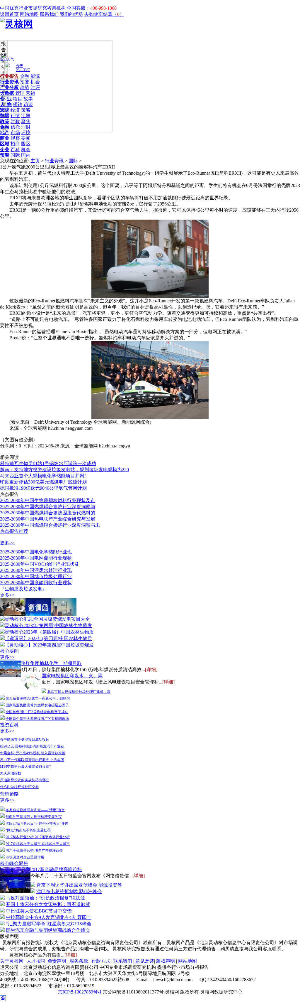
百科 (15, 149)
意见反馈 (144, 961)
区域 (4, 143)
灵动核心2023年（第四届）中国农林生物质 (49, 631)
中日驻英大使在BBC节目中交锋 (39, 910)
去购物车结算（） (104, 14)
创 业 (6, 98)
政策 (4, 121)
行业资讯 (9, 81)
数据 (4, 115)
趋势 (24, 87)
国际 (15, 155)
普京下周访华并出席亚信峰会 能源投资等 (79, 885)
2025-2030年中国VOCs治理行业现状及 (39, 564)
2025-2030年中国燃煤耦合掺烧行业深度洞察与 (47, 506)
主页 (35, 160)
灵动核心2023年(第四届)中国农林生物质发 (48, 625)
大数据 (7, 93)
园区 (25, 143)
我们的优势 (71, 14)
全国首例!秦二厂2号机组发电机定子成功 (37, 712)
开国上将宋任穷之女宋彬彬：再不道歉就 (48, 904)
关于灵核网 (11, 961)
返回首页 (9, 14)
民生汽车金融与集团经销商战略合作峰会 (48, 930)
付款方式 (100, 961)
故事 (28, 98)
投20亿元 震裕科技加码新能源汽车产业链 (32, 746)
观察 (15, 138)
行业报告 (9, 76)
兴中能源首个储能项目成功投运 (24, 739)
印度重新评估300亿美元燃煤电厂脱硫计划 (43, 481)
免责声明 (56, 961)
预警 (24, 81)
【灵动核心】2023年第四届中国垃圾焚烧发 (49, 644)
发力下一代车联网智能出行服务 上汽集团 (32, 760)
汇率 (25, 115)
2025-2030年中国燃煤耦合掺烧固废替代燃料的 (47, 512)
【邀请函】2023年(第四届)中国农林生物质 (48, 638)
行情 (15, 115)
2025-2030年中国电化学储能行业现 (36, 551)
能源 (35, 76)
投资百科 (9, 724)
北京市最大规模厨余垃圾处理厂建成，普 (78, 692)
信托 (15, 126)
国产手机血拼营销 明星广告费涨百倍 (34, 850)
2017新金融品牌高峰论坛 (56, 869)
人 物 (6, 104)
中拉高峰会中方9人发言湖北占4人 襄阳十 (48, 917)
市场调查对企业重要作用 (25, 857)
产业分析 (9, 87)
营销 (30, 93)
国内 (25, 155)
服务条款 (78, 961)
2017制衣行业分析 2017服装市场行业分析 (38, 837)
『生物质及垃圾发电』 (23, 588)
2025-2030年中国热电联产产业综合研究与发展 (47, 518)
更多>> (7, 542)
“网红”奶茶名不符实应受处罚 (28, 830)
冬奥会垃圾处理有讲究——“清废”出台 (35, 810)
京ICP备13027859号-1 (80, 991)
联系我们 (49, 14)
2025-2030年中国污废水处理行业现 (36, 570)
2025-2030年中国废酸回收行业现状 (36, 582)
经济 (15, 109)
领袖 (17, 104)
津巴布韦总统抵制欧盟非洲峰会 (69, 891)
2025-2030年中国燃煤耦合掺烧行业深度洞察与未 (50, 525)
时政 (15, 121)
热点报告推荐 (14, 531)
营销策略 (9, 794)
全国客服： (92, 8)
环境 (25, 132)
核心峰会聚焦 (14, 863)
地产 (4, 132)
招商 (15, 143)
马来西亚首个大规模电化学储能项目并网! (43, 475)
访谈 (28, 104)
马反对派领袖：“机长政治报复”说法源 (45, 897)
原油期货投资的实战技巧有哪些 (24, 780)
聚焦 (25, 121)
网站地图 (29, 14)
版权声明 (165, 961)
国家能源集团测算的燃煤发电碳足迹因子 (37, 705)
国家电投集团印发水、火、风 (72, 675)
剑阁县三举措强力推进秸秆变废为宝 (34, 817)
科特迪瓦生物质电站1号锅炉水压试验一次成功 (48, 463)
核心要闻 (9, 651)
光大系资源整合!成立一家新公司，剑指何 (38, 698)
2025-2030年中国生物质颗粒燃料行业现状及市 (47, 500)
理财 (25, 126)
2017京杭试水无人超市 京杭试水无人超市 (38, 844)
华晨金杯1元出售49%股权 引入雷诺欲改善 (32, 753)
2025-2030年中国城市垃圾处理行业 (36, 576)
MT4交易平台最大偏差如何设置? (25, 766)
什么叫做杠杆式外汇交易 (19, 787)
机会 (35, 81)
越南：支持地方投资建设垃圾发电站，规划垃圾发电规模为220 (64, 469)
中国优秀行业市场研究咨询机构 (33, 8)
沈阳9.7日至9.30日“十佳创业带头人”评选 (37, 823)
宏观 (4, 109)
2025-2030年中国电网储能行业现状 (36, 557)
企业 (4, 149)
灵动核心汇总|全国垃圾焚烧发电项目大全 (47, 619)
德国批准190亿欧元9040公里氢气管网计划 (43, 488)
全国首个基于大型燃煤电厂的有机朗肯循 (37, 719)
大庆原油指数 (10, 773)
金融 (24, 76)
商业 (4, 138)
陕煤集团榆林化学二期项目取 (51, 663)
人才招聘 (36, 961)
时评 (35, 87)
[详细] (151, 669)
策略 (25, 109)
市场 (15, 132)
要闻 (25, 138)
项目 (17, 98)
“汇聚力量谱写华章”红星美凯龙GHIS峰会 (48, 923)
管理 (20, 93)
